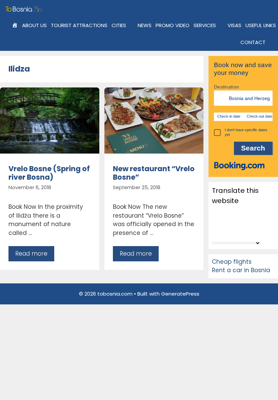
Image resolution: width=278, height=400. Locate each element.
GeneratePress (180, 293)
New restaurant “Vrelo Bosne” (154, 173)
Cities (119, 25)
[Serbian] (225, 231)
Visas (234, 25)
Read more (31, 253)
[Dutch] (260, 212)
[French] (225, 221)
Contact (252, 42)
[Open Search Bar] (272, 42)
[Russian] (216, 231)
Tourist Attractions (79, 25)
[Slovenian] (234, 231)
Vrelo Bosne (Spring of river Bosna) (49, 173)
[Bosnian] (234, 212)
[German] (234, 221)
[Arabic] (225, 212)
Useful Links (260, 25)
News (145, 25)
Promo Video (173, 25)
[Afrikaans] (216, 212)
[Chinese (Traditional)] (242, 212)
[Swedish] (251, 231)
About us (34, 25)
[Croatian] (251, 212)
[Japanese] (251, 221)
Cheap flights (232, 262)
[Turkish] (260, 231)
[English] (216, 221)
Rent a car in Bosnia (241, 270)
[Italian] (242, 221)
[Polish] (260, 221)
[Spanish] (242, 231)
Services (205, 25)
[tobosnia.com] (24, 8)
